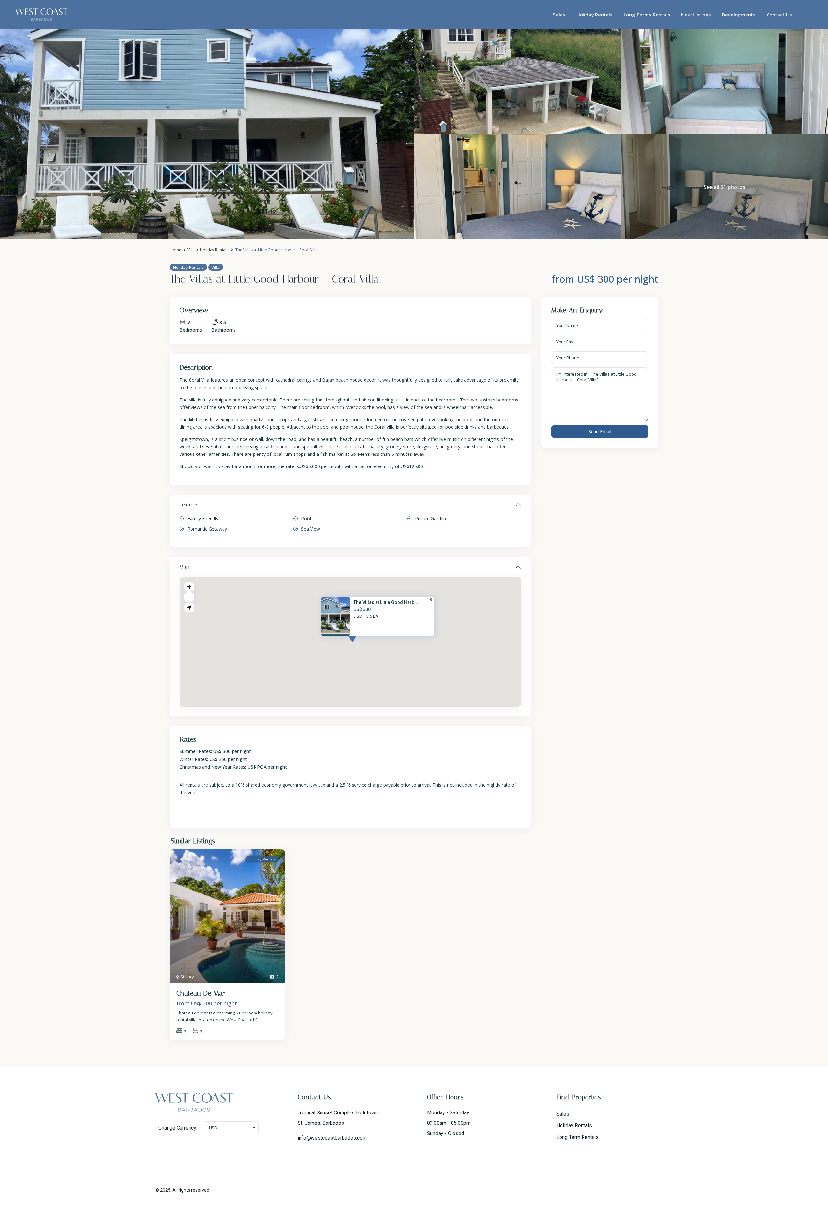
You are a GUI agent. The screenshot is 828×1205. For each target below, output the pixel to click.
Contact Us (779, 14)
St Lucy (187, 977)
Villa (191, 250)
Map (184, 567)
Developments (739, 14)
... (260, 1020)
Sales (559, 14)
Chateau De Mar (200, 993)
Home (175, 250)
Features (189, 504)
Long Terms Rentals (647, 14)
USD (213, 1128)
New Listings (696, 14)
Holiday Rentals (594, 14)
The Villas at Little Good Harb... (386, 602)
